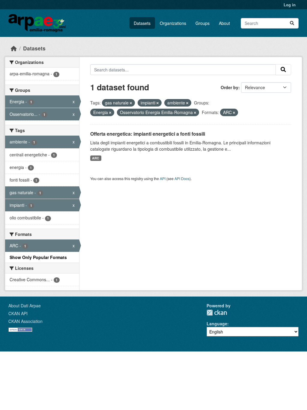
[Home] (14, 48)
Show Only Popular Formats (38, 257)
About (224, 23)
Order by (229, 87)
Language (217, 324)
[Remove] (131, 103)
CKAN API (18, 313)
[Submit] (292, 23)
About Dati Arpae (24, 306)
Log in (290, 5)
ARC (95, 158)
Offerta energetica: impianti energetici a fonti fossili (147, 133)
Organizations (173, 23)
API (162, 178)
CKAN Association (25, 321)
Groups (202, 23)
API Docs (181, 178)
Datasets (142, 23)
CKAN (217, 312)
